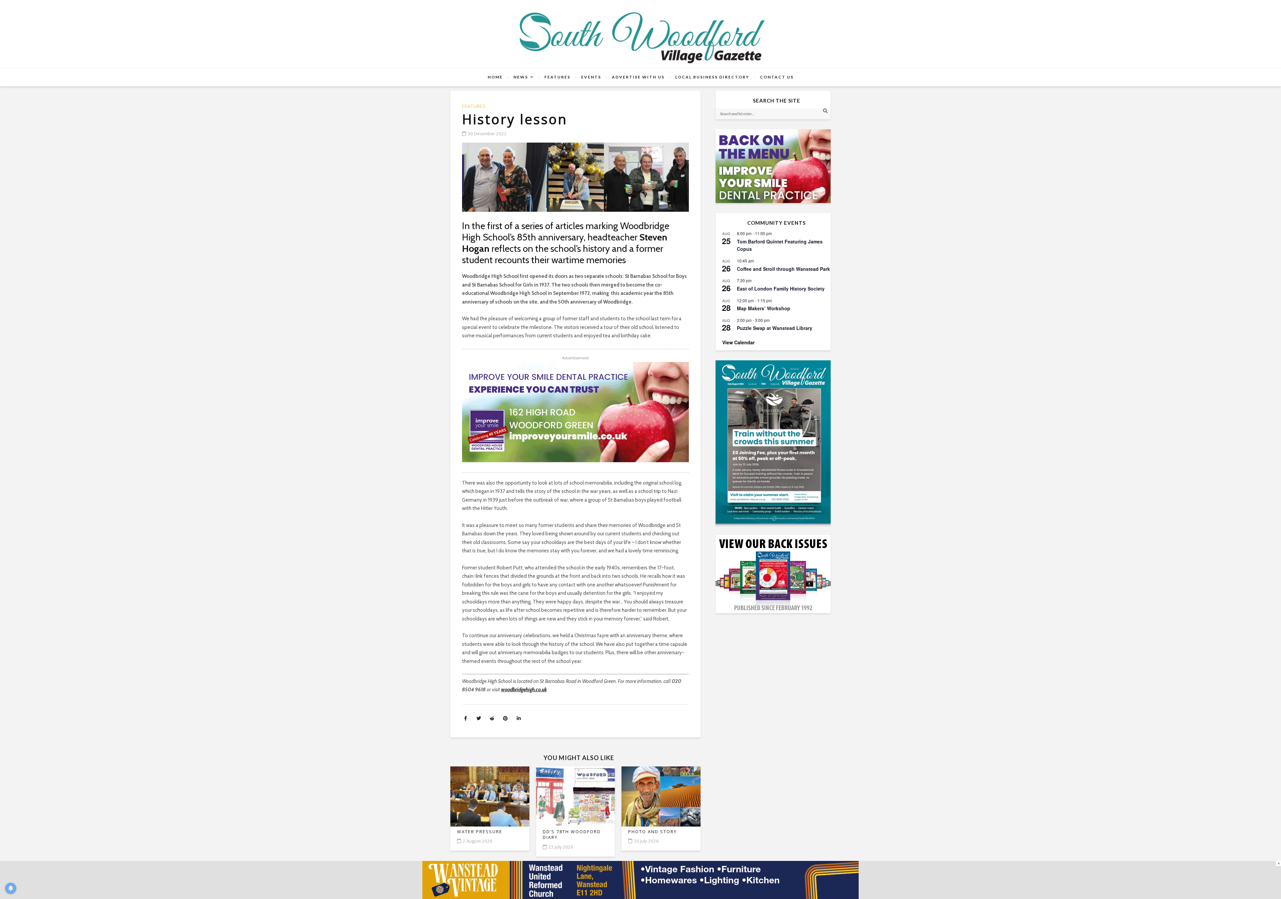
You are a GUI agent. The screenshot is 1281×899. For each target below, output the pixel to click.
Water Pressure (479, 832)
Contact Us (777, 76)
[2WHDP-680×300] (575, 412)
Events (591, 76)
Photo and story (652, 832)
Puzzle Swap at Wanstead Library (774, 328)
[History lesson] (575, 177)
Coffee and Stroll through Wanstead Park (783, 268)
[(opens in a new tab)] (773, 442)
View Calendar (738, 342)
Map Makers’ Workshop (763, 308)
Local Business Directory (712, 76)
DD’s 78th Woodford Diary (572, 835)
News (520, 76)
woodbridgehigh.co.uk (524, 690)
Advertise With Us (638, 76)
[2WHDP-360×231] (773, 166)
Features (557, 76)
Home (495, 76)
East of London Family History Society (781, 288)
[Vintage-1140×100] (640, 880)
